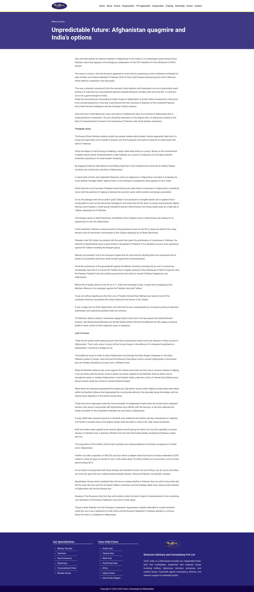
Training (169, 6)
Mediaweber (148, 589)
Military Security (58, 22)
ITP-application (143, 6)
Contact (198, 6)
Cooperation (158, 6)
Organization (128, 6)
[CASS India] (59, 5)
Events (117, 6)
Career (189, 6)
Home (102, 6)
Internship (180, 6)
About (109, 6)
